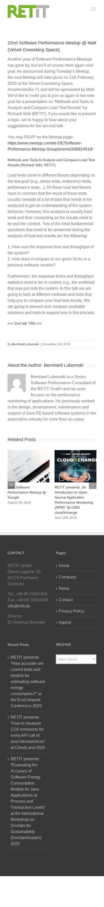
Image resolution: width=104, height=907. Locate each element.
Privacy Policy (71, 611)
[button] (11, 485)
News (64, 588)
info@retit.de (19, 606)
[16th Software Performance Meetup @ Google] (28, 452)
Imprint (65, 622)
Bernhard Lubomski (25, 344)
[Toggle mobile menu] (93, 9)
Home (64, 565)
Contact (66, 600)
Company (67, 577)
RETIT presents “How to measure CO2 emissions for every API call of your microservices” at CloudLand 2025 (28, 732)
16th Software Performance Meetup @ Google (27, 492)
